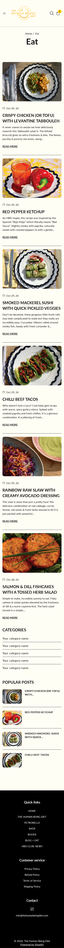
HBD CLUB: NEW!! (32, 846)
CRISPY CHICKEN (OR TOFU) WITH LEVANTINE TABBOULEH (30, 118)
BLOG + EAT (32, 840)
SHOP (32, 828)
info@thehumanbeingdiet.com (32, 915)
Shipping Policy (32, 886)
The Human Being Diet (37, 940)
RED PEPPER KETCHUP (23, 211)
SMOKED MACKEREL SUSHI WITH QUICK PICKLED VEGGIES (31, 305)
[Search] (52, 13)
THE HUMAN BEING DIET (32, 816)
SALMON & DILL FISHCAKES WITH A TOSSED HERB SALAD (29, 589)
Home (28, 33)
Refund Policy (32, 874)
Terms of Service (32, 880)
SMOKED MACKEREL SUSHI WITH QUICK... (42, 735)
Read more (10, 146)
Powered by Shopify (32, 944)
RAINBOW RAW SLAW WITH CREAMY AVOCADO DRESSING (30, 493)
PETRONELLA (32, 822)
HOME (32, 810)
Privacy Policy (32, 868)
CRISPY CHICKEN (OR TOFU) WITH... (42, 692)
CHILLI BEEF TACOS (20, 399)
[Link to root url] (28, 13)
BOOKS (32, 834)
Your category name (15, 638)
